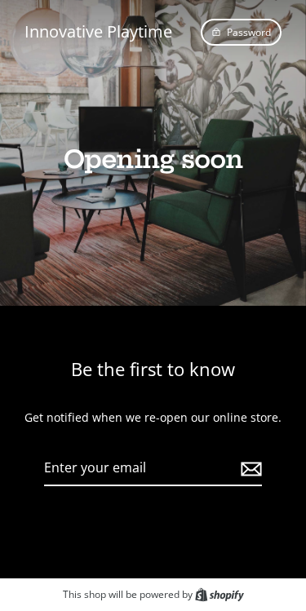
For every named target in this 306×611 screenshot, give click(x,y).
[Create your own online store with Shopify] (219, 593)
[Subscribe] (249, 469)
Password (249, 31)
